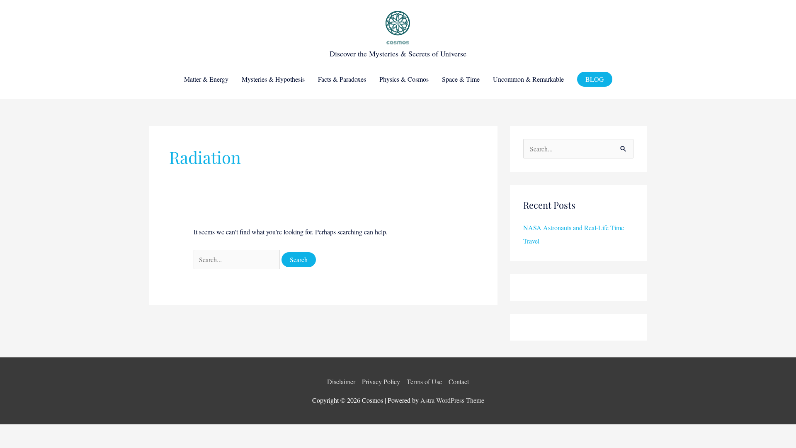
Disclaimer (341, 381)
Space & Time (461, 79)
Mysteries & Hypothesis (273, 79)
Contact (459, 381)
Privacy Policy (381, 381)
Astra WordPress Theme (452, 400)
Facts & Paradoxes (342, 79)
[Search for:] (238, 259)
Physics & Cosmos (404, 79)
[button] (594, 79)
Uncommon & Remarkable (528, 79)
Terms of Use (424, 381)
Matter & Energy (206, 79)
